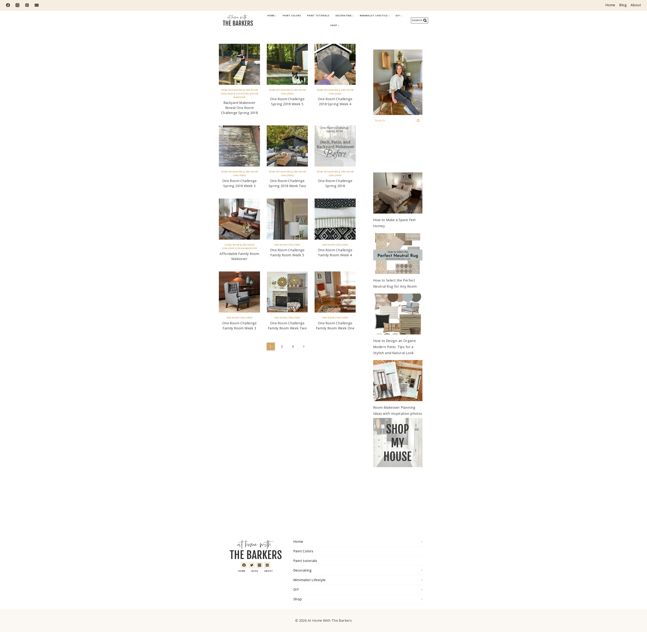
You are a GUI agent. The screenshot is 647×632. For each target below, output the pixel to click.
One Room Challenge (287, 244)
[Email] (36, 5)
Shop (297, 599)
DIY (296, 589)
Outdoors (242, 93)
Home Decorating (232, 90)
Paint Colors (292, 15)
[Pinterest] (27, 5)
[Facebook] (8, 5)
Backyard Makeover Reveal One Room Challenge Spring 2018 (239, 107)
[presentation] (239, 64)
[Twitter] (251, 565)
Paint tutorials (318, 15)
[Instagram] (17, 5)
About (636, 5)
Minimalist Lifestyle (309, 580)
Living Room (232, 244)
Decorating (302, 570)
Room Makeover (247, 248)
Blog (623, 5)
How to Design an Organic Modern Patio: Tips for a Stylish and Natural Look (394, 346)
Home (610, 5)
